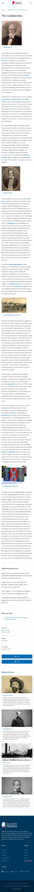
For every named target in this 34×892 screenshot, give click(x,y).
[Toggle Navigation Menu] (3, 3)
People (25, 852)
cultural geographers (15, 264)
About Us (26, 850)
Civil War (5, 60)
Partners (26, 855)
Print (18, 661)
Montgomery (12, 223)
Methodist (12, 452)
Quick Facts (4, 860)
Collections (4, 852)
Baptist (4, 452)
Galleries (4, 855)
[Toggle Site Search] (30, 3)
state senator (5, 99)
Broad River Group (21, 286)
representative (16, 99)
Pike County (5, 201)
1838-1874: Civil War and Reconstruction (17, 10)
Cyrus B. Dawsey (6, 630)
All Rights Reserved (26, 886)
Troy (28, 199)
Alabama (26, 75)
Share (18, 656)
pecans (14, 413)
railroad (24, 114)
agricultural (11, 384)
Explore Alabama (6, 858)
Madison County (15, 284)
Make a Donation (28, 860)
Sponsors (26, 858)
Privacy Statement (17, 888)
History (3, 10)
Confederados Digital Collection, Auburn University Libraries (16, 618)
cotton (12, 109)
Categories (4, 850)
